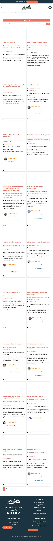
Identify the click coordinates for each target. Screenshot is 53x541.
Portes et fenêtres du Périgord (12, 344)
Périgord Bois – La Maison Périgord (38, 242)
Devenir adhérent (13, 521)
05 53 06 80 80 (8, 198)
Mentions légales (39, 512)
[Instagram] (11, 513)
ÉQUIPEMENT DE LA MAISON (34, 299)
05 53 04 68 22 (32, 248)
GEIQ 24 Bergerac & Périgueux (37, 42)
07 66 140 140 (7, 458)
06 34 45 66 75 (32, 196)
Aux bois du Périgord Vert (11, 292)
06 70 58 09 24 (32, 403)
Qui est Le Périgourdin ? (39, 502)
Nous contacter (33, 530)
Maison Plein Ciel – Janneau (12, 242)
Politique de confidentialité (39, 513)
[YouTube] (14, 513)
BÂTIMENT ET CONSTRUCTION (10, 45)
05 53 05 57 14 (7, 405)
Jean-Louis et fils (33, 85)
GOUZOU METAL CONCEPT (35, 344)
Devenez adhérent (32, 1)
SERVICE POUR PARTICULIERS (13, 247)
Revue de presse (39, 509)
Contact (14, 524)
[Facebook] (8, 513)
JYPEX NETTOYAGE (9, 42)
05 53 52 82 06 (8, 298)
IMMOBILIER (10, 403)
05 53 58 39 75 (32, 50)
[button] (1, 7)
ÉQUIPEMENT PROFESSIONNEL (38, 401)
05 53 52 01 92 (32, 91)
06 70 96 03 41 (32, 351)
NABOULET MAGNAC (34, 449)
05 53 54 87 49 (8, 249)
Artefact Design (37, 536)
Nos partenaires (39, 504)
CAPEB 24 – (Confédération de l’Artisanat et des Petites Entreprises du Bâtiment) (13, 188)
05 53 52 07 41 (7, 350)
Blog (39, 505)
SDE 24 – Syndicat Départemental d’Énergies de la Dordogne (14, 86)
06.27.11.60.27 (32, 144)
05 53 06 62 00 (8, 92)
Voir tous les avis (39, 114)
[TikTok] (19, 513)
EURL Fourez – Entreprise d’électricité (35, 187)
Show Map (25, 20)
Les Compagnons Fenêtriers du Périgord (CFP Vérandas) (13, 397)
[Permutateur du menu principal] (50, 7)
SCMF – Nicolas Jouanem (35, 396)
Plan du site (39, 510)
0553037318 (32, 456)
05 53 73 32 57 (8, 144)
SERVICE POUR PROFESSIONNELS (15, 47)
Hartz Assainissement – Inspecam (38, 135)
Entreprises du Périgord (39, 507)
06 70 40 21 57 (32, 302)
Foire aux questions (13, 522)
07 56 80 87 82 (8, 51)
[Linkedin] (16, 513)
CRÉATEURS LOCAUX (45, 297)
